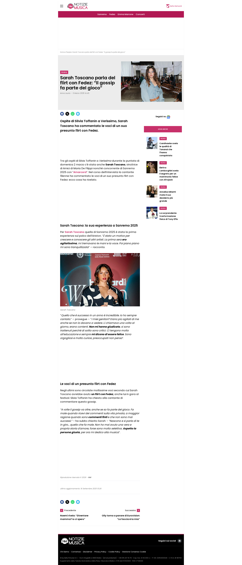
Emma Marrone (125, 14)
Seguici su (161, 116)
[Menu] (63, 6)
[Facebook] (62, 114)
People (68, 52)
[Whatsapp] (72, 114)
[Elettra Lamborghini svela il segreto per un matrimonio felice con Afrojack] (151, 171)
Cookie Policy (114, 551)
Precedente (70, 510)
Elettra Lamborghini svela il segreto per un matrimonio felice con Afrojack (168, 173)
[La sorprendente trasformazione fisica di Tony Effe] (151, 214)
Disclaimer (87, 551)
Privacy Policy (100, 551)
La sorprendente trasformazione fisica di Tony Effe (168, 216)
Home (62, 52)
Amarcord (79, 172)
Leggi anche (163, 129)
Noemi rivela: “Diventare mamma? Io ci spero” (74, 517)
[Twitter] (67, 114)
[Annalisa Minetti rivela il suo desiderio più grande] (151, 194)
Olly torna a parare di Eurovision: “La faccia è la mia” (121, 517)
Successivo (130, 510)
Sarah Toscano (74, 232)
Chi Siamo (64, 551)
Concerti (140, 14)
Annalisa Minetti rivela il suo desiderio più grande (167, 196)
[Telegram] (78, 114)
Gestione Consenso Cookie (134, 551)
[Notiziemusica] (77, 6)
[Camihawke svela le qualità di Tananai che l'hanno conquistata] (151, 147)
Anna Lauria (65, 93)
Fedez (112, 14)
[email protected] (110, 558)
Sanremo (102, 14)
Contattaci (76, 551)
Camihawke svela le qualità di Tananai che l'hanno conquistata (168, 149)
